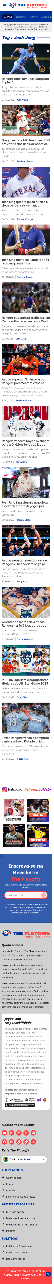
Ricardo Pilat (23, 758)
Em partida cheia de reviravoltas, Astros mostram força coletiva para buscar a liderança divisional (23, 572)
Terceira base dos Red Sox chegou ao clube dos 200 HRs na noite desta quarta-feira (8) (25, 152)
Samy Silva (21, 338)
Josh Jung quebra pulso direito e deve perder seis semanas (25, 203)
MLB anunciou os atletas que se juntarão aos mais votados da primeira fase (24, 690)
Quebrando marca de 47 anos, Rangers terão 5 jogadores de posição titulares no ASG (23, 625)
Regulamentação (15, 1258)
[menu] (5, 5)
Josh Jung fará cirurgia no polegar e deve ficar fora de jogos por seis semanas (26, 505)
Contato (10, 1184)
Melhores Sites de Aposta (20, 1218)
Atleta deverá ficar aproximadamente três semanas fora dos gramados (25, 270)
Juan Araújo (22, 99)
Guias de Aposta (15, 1212)
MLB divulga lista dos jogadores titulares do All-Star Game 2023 (25, 681)
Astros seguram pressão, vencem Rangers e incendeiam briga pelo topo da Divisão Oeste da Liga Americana (26, 565)
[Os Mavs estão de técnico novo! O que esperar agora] (38, 835)
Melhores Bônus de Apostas (22, 1224)
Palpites (33, 16)
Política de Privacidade (19, 1246)
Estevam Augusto (25, 277)
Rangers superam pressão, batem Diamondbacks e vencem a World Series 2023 (26, 321)
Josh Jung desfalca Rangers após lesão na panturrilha (25, 261)
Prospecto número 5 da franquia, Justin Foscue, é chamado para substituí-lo (23, 212)
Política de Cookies (16, 1252)
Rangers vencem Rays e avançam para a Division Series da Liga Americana (25, 444)
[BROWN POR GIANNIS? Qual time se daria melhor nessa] (38, 810)
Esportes (21, 16)
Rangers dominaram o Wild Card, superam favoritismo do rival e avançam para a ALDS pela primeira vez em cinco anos (26, 453)
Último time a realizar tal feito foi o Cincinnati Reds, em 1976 (20, 632)
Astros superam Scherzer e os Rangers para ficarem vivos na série (23, 382)
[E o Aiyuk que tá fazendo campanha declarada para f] (14, 810)
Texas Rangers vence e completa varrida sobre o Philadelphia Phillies (25, 741)
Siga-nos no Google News (20, 1196)
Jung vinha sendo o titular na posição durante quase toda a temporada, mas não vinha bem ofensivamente (25, 91)
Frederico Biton (25, 161)
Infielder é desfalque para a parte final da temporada (24, 512)
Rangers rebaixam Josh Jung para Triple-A (25, 80)
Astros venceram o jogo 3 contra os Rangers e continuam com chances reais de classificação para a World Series (24, 391)
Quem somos (13, 1177)
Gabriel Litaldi (23, 520)
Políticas (10, 1238)
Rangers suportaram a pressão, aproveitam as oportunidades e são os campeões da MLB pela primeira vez (26, 330)
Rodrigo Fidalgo (25, 219)
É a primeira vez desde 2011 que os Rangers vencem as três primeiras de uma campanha (26, 750)
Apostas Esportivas (18, 1204)
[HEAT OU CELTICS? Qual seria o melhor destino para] (14, 835)
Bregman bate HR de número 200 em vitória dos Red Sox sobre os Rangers (26, 143)
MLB (9, 16)
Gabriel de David (25, 639)
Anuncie (10, 1190)
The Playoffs (12, 1170)
